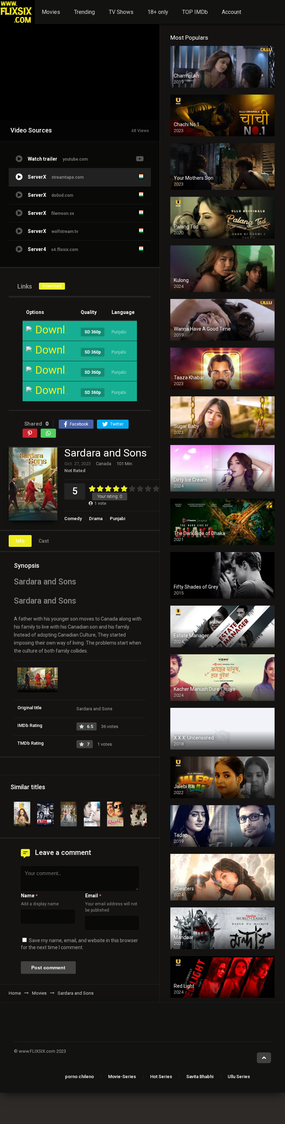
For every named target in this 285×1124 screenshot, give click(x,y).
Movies (51, 12)
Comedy (73, 518)
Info (20, 541)
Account (231, 12)
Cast (44, 541)
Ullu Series (239, 1076)
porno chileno (79, 1076)
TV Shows (121, 12)
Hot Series (161, 1076)
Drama (96, 518)
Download (52, 286)
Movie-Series (122, 1076)
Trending (84, 12)
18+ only (157, 12)
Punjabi (117, 518)
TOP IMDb (195, 12)
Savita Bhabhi (199, 1076)
